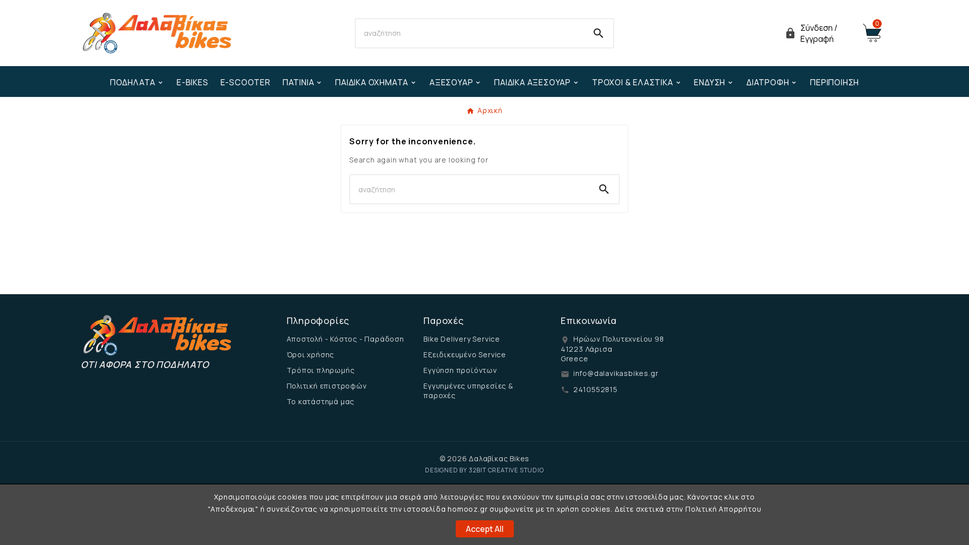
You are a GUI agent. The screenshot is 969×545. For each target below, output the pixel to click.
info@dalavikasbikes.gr (616, 373)
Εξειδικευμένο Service (464, 354)
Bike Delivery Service (461, 339)
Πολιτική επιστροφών (327, 386)
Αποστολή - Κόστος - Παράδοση (345, 339)
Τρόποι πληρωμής (321, 370)
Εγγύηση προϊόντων (460, 370)
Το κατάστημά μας (321, 401)
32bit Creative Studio (506, 470)
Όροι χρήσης (311, 354)
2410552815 (595, 389)
